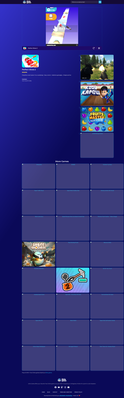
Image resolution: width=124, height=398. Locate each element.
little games (49, 372)
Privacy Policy (78, 392)
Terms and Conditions (66, 392)
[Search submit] (100, 2)
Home (43, 392)
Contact (55, 392)
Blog (48, 392)
